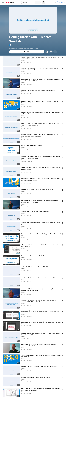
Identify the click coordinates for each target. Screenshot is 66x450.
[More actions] (55, 51)
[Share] (51, 51)
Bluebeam (23, 60)
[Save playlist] (47, 51)
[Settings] (53, 2)
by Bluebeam (15, 45)
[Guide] (3, 2)
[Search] (37, 2)
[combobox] (29, 2)
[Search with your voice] (43, 2)
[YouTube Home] (10, 2)
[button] (33, 20)
